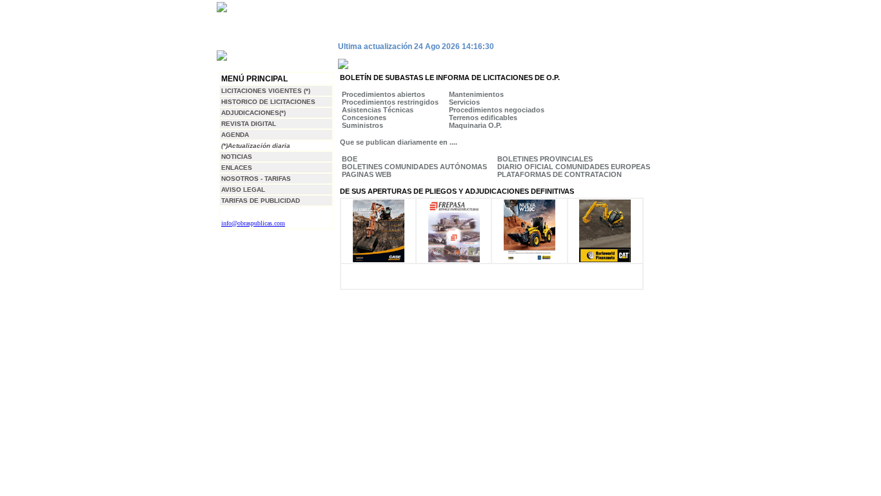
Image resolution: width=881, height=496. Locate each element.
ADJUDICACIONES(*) (253, 112)
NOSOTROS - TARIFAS (256, 178)
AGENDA (235, 134)
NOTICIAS (236, 156)
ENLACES (236, 167)
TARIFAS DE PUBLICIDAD (260, 200)
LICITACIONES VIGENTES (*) (265, 90)
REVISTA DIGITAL (248, 123)
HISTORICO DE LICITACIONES (268, 101)
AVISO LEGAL (243, 189)
